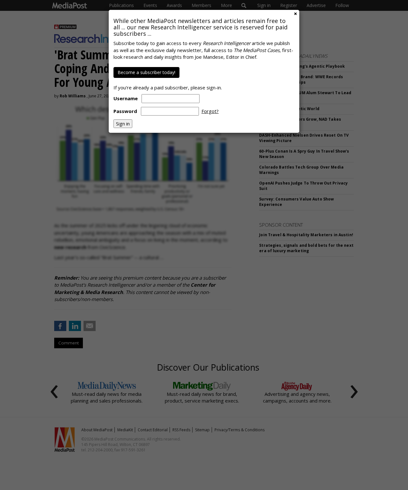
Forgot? (210, 111)
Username (125, 98)
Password (125, 111)
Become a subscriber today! (146, 72)
